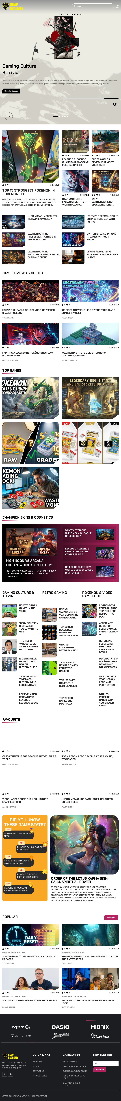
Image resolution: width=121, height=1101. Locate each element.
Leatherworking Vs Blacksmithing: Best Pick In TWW (102, 254)
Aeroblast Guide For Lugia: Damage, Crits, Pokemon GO (108, 629)
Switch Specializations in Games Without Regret (101, 236)
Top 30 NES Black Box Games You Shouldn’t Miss (68, 631)
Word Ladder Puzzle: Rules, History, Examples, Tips (25, 800)
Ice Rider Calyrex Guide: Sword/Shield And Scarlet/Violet (88, 311)
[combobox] (93, 6)
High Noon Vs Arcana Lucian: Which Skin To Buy (29, 563)
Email (96, 1060)
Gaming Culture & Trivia (14, 996)
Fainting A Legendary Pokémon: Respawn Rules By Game (27, 354)
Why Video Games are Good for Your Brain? (29, 1000)
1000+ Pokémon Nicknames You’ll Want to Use (28, 627)
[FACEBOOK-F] (4, 1074)
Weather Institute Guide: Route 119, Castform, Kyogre (84, 354)
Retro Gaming (70, 1061)
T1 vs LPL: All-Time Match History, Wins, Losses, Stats (28, 681)
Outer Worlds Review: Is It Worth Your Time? (103, 162)
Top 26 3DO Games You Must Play (66, 700)
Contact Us (38, 1071)
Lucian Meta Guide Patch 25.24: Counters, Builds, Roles (87, 800)
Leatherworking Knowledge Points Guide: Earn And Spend (43, 254)
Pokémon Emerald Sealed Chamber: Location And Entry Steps (90, 958)
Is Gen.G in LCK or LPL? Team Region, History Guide (28, 663)
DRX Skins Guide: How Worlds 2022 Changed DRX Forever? (79, 569)
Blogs (36, 1066)
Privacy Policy (40, 1076)
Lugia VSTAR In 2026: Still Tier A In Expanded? (43, 217)
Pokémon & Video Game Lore (74, 1077)
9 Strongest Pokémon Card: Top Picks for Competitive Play (108, 611)
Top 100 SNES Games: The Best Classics (68, 683)
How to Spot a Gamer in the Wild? (28, 608)
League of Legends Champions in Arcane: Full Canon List (75, 162)
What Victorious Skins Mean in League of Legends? (78, 533)
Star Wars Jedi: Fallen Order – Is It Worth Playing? (74, 201)
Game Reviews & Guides (13, 952)
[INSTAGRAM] (10, 1074)
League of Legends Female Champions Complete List (77, 551)
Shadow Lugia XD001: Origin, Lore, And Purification (108, 681)
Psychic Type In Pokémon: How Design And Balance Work (108, 663)
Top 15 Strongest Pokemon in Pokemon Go (28, 192)
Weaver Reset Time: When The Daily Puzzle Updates (28, 958)
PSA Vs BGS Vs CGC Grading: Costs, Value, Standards (87, 758)
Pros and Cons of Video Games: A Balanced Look (88, 1002)
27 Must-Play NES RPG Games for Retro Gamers (68, 667)
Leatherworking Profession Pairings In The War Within (42, 236)
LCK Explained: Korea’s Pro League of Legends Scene (28, 698)
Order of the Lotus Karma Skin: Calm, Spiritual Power (79, 880)
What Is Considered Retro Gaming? (68, 647)
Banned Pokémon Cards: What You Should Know (107, 700)
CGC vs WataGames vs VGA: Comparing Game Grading (68, 613)
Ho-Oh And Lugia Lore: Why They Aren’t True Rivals (106, 646)
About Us (37, 1061)
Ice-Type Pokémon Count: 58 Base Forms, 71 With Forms (102, 219)
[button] (9, 116)
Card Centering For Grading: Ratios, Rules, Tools (29, 758)
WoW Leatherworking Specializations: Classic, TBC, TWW (103, 203)
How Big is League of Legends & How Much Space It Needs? (28, 311)
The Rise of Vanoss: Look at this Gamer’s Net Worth (29, 645)
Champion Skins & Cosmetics (71, 1084)
